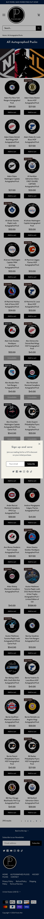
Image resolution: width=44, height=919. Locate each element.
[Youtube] (20, 471)
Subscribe (31, 464)
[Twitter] (13, 471)
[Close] (39, 444)
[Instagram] (24, 471)
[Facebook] (17, 471)
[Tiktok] (31, 471)
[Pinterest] (28, 471)
